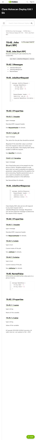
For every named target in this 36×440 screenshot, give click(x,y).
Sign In (32, 2)
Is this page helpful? (27, 42)
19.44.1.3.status (12, 257)
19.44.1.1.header (13, 225)
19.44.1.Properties (14, 219)
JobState (11, 252)
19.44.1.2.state (12, 241)
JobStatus (12, 268)
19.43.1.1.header (13, 117)
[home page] (13, 2)
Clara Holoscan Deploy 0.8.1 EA (14, 33)
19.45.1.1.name (12, 305)
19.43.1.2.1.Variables (13, 158)
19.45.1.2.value (12, 318)
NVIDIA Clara (26, 31)
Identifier (12, 153)
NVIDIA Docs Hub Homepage (14, 31)
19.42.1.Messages (14, 64)
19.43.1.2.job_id (12, 133)
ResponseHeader (14, 235)
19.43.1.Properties (14, 111)
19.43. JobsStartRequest (17, 77)
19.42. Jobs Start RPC (12, 44)
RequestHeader (13, 127)
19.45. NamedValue (14, 273)
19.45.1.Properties (14, 299)
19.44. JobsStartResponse (18, 185)
